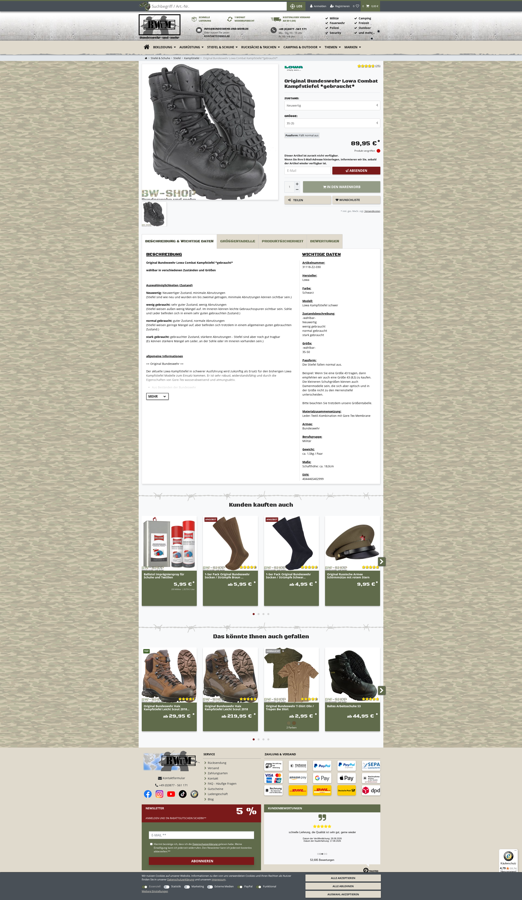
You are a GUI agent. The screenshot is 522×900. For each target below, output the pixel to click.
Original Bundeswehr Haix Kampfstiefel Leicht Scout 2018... (166, 708)
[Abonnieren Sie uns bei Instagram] (159, 794)
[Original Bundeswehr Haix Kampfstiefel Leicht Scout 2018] (230, 675)
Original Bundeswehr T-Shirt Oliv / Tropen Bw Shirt (290, 708)
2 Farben (291, 727)
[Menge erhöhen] (297, 184)
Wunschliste (349, 200)
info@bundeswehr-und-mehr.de (226, 29)
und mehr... (367, 33)
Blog (211, 799)
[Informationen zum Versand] (298, 790)
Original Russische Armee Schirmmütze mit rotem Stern (348, 576)
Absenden (358, 170)
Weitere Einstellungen (155, 891)
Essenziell (154, 886)
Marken (350, 47)
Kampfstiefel (191, 58)
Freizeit (364, 23)
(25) (377, 66)
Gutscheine (215, 789)
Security (335, 33)
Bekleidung (162, 47)
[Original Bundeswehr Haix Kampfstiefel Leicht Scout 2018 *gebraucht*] (169, 675)
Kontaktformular (217, 36)
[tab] (179, 241)
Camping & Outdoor (300, 47)
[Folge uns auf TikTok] (183, 794)
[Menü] (515, 851)
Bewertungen (324, 241)
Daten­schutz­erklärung (180, 879)
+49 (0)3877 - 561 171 (173, 785)
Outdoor (365, 28)
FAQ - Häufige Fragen (222, 783)
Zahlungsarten (218, 773)
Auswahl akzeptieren (343, 894)
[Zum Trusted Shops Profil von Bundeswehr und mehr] (194, 794)
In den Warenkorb (343, 187)
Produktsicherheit (282, 241)
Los (299, 6)
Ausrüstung (189, 47)
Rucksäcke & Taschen (258, 47)
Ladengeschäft (218, 794)
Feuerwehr (337, 23)
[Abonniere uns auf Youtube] (171, 794)
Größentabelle (237, 241)
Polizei (334, 28)
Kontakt (213, 778)
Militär (334, 18)
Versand (213, 768)
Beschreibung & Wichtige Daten (179, 241)
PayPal (248, 886)
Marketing (197, 886)
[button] (370, 6)
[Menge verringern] (297, 190)
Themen (331, 47)
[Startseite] (159, 27)
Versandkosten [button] (372, 211)
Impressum (219, 879)
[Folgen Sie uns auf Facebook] (148, 794)
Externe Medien (224, 886)
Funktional (269, 886)
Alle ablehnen (343, 886)
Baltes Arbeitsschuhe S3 (344, 706)
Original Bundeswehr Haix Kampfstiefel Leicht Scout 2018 (226, 708)
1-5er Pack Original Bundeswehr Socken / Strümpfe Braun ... (227, 576)
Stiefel (177, 58)
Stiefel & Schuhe (220, 47)
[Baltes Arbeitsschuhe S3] (352, 675)
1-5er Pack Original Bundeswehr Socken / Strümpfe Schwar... (288, 576)
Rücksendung (217, 763)
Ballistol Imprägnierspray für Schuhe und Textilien (164, 576)
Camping (365, 18)
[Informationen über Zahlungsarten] (273, 766)
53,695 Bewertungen (322, 859)
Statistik (176, 886)
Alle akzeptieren (343, 878)
